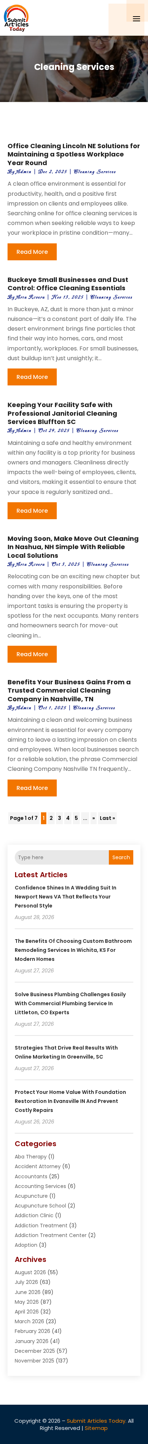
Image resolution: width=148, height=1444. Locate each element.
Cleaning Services (95, 172)
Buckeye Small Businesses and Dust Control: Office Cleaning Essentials (68, 283)
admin (24, 172)
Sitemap (96, 1428)
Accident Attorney (38, 1166)
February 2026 (32, 1331)
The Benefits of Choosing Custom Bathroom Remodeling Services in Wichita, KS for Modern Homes (73, 950)
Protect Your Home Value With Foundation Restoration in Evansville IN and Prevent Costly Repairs (70, 1101)
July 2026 (26, 1282)
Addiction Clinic (34, 1215)
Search (121, 857)
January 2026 (31, 1341)
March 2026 (29, 1321)
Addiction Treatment (41, 1225)
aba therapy (31, 1156)
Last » (107, 818)
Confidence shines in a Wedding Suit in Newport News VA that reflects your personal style (65, 896)
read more (32, 252)
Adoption (26, 1245)
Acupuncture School (40, 1205)
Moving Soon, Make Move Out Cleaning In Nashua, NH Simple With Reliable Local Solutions (73, 547)
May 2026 (27, 1302)
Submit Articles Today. (96, 1421)
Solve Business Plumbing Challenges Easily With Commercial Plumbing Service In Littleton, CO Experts (70, 1003)
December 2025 (35, 1351)
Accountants (31, 1176)
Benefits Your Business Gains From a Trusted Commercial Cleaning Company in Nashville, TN (69, 690)
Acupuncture (31, 1196)
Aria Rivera (31, 297)
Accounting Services (40, 1186)
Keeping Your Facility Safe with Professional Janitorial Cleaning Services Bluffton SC (62, 413)
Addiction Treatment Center (51, 1235)
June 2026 (28, 1292)
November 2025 (34, 1360)
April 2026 (27, 1311)
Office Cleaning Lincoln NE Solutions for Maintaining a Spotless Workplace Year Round (74, 154)
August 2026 (30, 1272)
